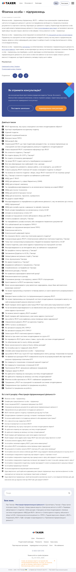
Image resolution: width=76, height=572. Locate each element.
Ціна (20, 3)
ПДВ (21, 518)
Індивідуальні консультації (39, 545)
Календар (38, 3)
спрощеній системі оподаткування (60, 35)
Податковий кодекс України (11, 69)
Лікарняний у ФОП (12, 518)
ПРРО (42, 515)
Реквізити (38, 542)
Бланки (46, 542)
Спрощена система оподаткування (48, 510)
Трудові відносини (52, 515)
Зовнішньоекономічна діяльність (28, 515)
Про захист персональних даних (58, 570)
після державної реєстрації (47, 28)
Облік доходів (30, 510)
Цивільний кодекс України (11, 66)
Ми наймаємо (59, 545)
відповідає (26, 47)
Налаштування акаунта (33, 507)
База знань (9, 501)
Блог (51, 545)
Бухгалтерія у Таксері (53, 505)
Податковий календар (25, 542)
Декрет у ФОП (65, 515)
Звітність (39, 512)
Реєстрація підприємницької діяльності (30, 505)
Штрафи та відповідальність (34, 518)
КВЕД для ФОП (29, 512)
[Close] (54, 560)
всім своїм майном (8, 49)
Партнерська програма (20, 545)
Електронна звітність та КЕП (52, 507)
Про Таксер (10, 505)
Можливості (29, 3)
